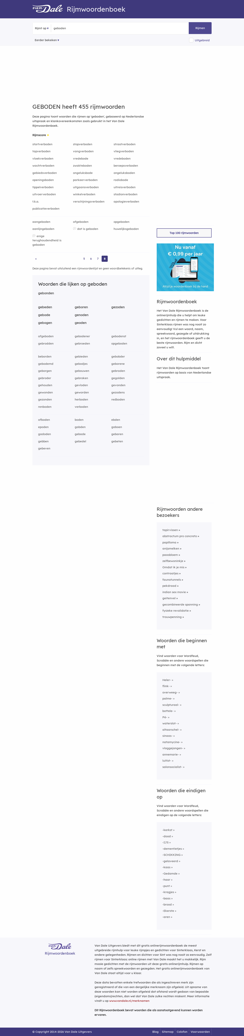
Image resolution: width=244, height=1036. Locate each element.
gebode (44, 315)
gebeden (45, 307)
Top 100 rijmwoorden (184, 233)
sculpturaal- (170, 705)
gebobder (118, 356)
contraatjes (170, 573)
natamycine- (171, 742)
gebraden (118, 371)
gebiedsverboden (44, 173)
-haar (166, 879)
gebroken (81, 378)
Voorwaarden (200, 1032)
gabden (80, 427)
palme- (167, 698)
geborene (118, 364)
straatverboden (125, 144)
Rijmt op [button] (40, 28)
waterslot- (169, 723)
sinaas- (167, 736)
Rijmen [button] (200, 28)
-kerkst (167, 830)
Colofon (182, 1032)
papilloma (169, 542)
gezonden (45, 399)
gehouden (45, 385)
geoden (81, 323)
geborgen (45, 371)
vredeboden (122, 158)
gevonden (118, 385)
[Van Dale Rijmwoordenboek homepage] (49, 9)
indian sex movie (174, 592)
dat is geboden (87, 229)
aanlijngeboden (43, 229)
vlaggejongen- (172, 748)
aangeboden (41, 222)
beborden (44, 356)
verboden (81, 407)
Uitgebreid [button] (202, 40)
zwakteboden (82, 165)
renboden (44, 407)
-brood (167, 904)
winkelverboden (84, 194)
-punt (166, 886)
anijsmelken (170, 548)
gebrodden (46, 343)
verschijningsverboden (88, 201)
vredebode (80, 158)
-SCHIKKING (171, 855)
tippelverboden (43, 187)
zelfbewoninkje (172, 561)
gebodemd (45, 364)
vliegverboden (124, 151)
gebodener (82, 336)
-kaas (166, 867)
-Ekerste (168, 911)
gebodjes (81, 364)
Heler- (166, 680)
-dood (166, 836)
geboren (81, 307)
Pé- (164, 717)
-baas (166, 898)
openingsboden (43, 180)
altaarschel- (170, 729)
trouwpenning (172, 617)
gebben (43, 441)
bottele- (167, 711)
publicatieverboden (45, 208)
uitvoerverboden (44, 194)
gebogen (45, 323)
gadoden (44, 434)
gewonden (45, 392)
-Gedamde (169, 873)
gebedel (80, 441)
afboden (44, 420)
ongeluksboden (124, 173)
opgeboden (121, 222)
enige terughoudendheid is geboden (46, 240)
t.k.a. (35, 201)
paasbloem (170, 555)
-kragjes (168, 892)
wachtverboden (43, 165)
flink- (166, 686)
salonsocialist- (172, 767)
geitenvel (169, 598)
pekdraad (169, 586)
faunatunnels (171, 579)
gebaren (117, 434)
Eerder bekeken (46, 40)
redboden (118, 399)
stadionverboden (125, 194)
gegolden (118, 378)
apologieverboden (126, 201)
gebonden (46, 293)
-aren (166, 917)
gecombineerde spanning (180, 604)
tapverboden (41, 151)
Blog (155, 1032)
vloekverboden (42, 158)
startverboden (42, 144)
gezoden (118, 307)
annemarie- (170, 754)
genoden (81, 315)
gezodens (118, 392)
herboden (81, 399)
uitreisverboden (125, 187)
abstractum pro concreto (179, 536)
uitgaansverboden (86, 187)
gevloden (81, 385)
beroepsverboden (126, 165)
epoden (43, 427)
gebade (80, 434)
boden (79, 420)
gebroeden (82, 343)
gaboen (116, 427)
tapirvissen (170, 530)
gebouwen (82, 371)
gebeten (117, 441)
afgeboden (80, 222)
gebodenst (118, 336)
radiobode (121, 180)
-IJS (165, 842)
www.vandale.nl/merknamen (129, 1001)
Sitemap (167, 1032)
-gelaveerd (170, 861)
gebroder (44, 378)
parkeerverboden (85, 180)
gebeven (44, 448)
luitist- (166, 760)
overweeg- (170, 692)
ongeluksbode (83, 173)
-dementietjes (172, 848)
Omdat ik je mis (173, 567)
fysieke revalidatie (175, 610)
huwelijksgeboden (126, 229)
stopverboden (82, 144)
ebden (115, 420)
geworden (82, 392)
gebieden (81, 356)
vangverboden (83, 151)
